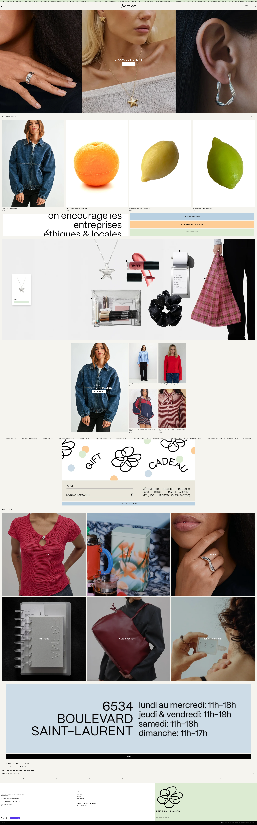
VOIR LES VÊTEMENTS (99, 391)
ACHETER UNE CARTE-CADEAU (128, 503)
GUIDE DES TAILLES (81, 805)
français (247, 5)
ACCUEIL (79, 794)
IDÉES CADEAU (80, 798)
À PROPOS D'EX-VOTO (192, 232)
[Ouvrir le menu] (3, 6)
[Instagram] (6, 818)
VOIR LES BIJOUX (128, 64)
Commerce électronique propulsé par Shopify (243, 822)
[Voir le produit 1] (101, 278)
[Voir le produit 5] (91, 298)
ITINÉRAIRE (128, 756)
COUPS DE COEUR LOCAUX (83, 801)
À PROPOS (79, 796)
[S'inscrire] (255, 818)
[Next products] (254, 116)
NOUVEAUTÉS (6, 116)
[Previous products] (252, 116)
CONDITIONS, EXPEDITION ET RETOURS (86, 803)
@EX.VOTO (25, 778)
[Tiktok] (3, 818)
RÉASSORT (13, 116)
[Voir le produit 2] (126, 261)
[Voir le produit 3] (179, 251)
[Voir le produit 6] (169, 325)
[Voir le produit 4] (205, 278)
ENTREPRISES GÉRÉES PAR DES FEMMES (192, 224)
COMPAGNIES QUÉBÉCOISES (192, 216)
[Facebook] (1, 818)
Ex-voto (224, 822)
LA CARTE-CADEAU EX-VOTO (24, 438)
